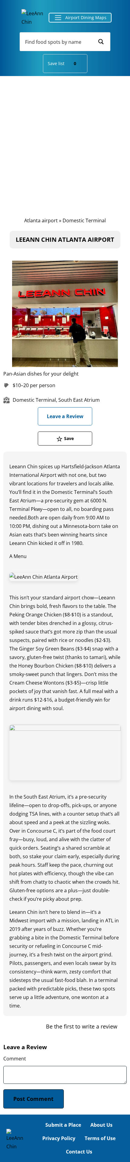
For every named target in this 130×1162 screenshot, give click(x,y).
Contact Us (79, 1151)
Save (69, 438)
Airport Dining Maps (85, 17)
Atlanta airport (41, 220)
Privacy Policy (58, 1138)
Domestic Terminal (84, 220)
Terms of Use (100, 1138)
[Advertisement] (65, 144)
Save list (62, 63)
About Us (101, 1125)
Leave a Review (65, 416)
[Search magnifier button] (101, 41)
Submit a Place (63, 1125)
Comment (14, 1058)
